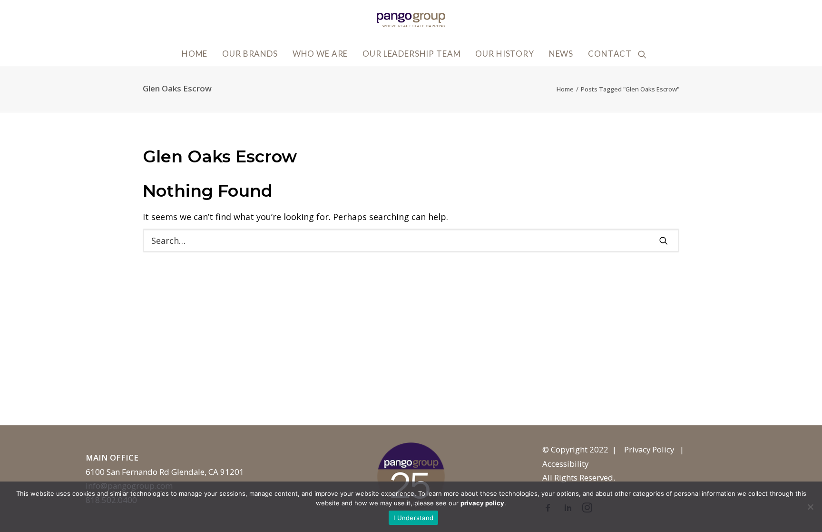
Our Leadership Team (411, 54)
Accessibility (565, 463)
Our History (504, 54)
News (561, 54)
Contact (610, 54)
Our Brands (250, 54)
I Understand (413, 518)
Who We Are (320, 54)
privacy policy (482, 503)
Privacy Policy (649, 449)
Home (194, 54)
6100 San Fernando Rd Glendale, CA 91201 (165, 471)
